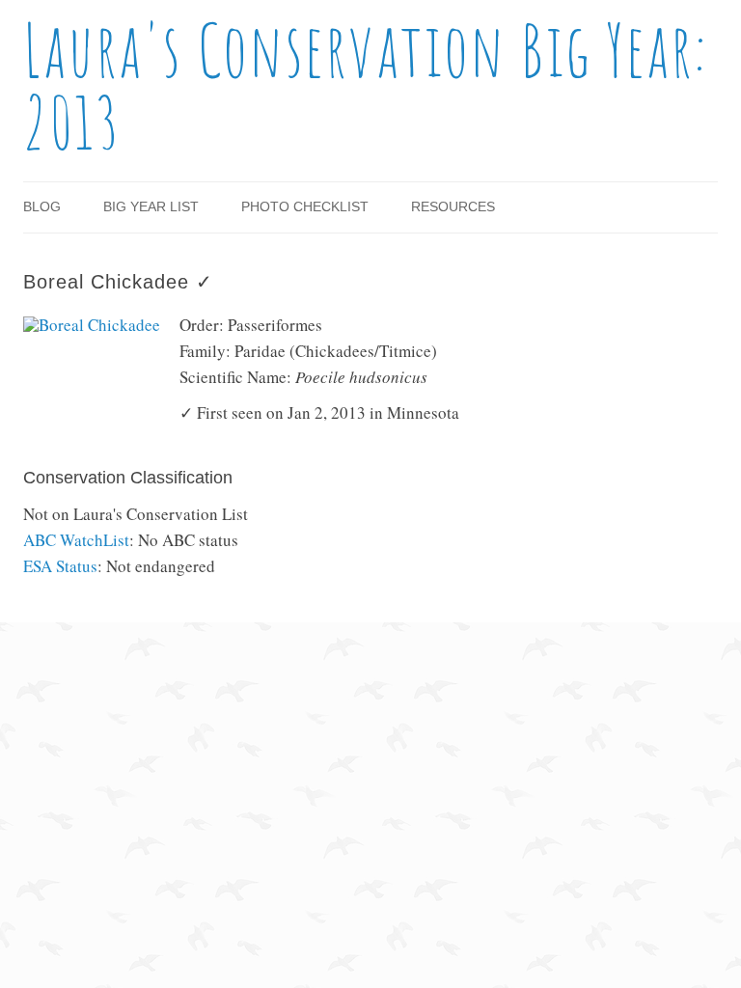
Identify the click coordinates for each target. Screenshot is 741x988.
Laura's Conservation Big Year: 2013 (365, 86)
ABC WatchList (76, 540)
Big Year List (151, 206)
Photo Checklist (305, 206)
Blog (42, 206)
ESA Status (60, 566)
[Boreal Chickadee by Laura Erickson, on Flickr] (91, 325)
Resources (453, 206)
